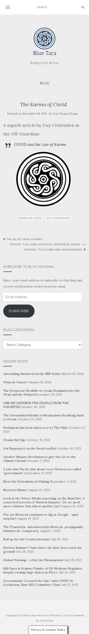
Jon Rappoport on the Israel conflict (29, 448)
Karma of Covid (30, 218)
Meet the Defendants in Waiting (26, 481)
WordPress (46, 620)
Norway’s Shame (15, 490)
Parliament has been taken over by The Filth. (35, 428)
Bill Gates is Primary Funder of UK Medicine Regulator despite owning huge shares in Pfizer (43, 570)
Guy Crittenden (58, 218)
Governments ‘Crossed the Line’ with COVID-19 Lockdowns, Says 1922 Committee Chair (38, 583)
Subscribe (19, 311)
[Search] (83, 7)
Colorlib (67, 615)
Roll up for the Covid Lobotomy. (26, 539)
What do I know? (15, 382)
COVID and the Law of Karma (40, 144)
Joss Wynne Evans (65, 114)
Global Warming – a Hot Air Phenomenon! (33, 560)
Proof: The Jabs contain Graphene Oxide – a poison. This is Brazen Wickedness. (48, 247)
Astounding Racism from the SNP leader (32, 374)
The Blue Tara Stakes (23, 239)
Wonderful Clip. (14, 440)
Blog (44, 83)
